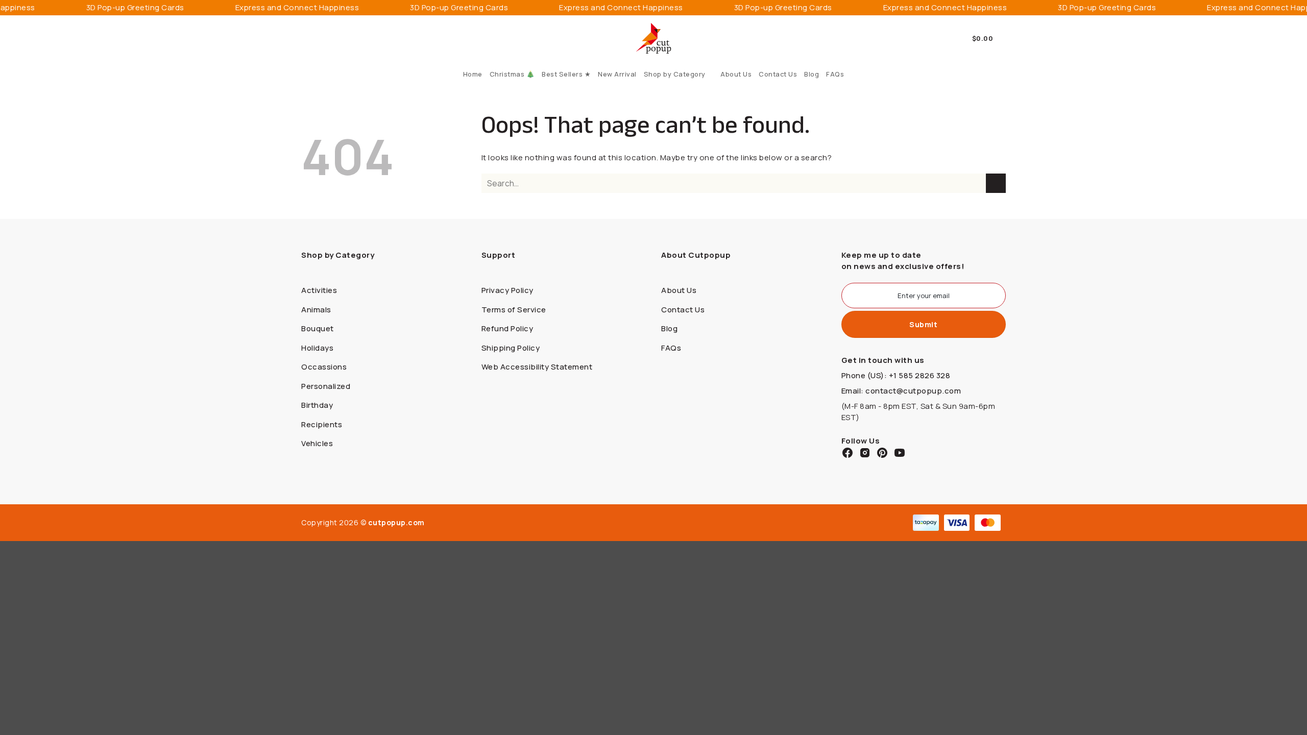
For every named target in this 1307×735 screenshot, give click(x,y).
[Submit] (996, 183)
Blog (811, 74)
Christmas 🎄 (512, 74)
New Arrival (617, 74)
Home (472, 74)
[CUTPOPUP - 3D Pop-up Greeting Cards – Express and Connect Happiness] (653, 38)
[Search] (305, 38)
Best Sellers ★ (566, 74)
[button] (989, 38)
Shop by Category (675, 74)
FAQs (835, 74)
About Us (736, 74)
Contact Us (778, 74)
